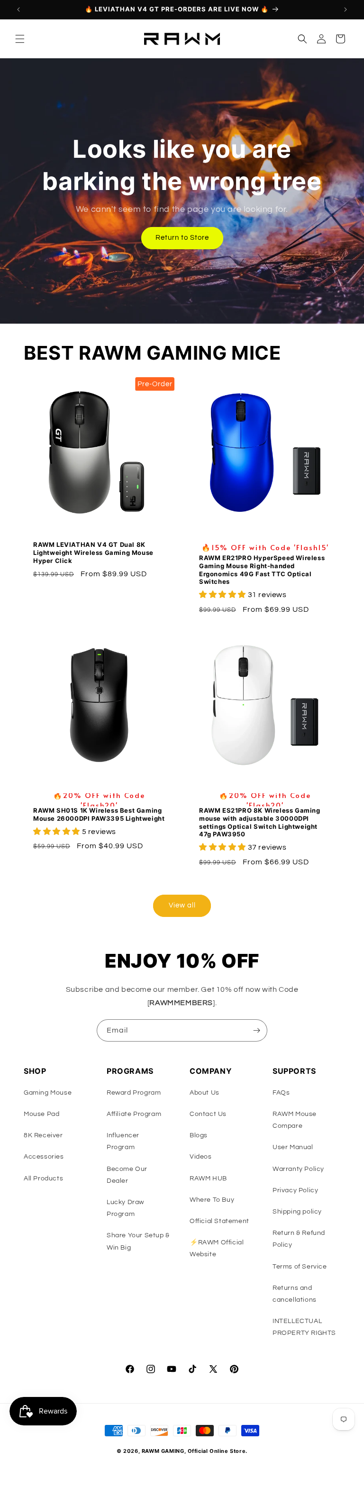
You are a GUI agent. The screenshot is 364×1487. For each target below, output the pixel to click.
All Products (43, 1178)
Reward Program (134, 1092)
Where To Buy (212, 1200)
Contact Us (208, 1114)
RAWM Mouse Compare (295, 1120)
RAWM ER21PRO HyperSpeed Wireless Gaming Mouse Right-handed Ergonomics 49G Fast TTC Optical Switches (262, 570)
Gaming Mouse (48, 1092)
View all (182, 905)
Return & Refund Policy (299, 1239)
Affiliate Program (134, 1114)
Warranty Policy (298, 1169)
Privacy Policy (295, 1190)
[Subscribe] (256, 1030)
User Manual (293, 1147)
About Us (204, 1092)
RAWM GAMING (163, 1451)
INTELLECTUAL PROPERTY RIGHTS (304, 1327)
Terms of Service (300, 1266)
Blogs (199, 1135)
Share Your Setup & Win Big (138, 1241)
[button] (19, 38)
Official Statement (219, 1221)
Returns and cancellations (295, 1294)
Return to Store (182, 237)
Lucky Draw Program (125, 1208)
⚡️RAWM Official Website (217, 1248)
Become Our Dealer (127, 1175)
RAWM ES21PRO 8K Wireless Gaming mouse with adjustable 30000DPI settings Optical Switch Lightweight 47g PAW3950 (259, 822)
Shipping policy (297, 1211)
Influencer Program (123, 1141)
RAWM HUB (208, 1178)
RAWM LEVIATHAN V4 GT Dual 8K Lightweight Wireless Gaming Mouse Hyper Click (93, 552)
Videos (201, 1156)
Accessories (44, 1156)
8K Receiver (43, 1135)
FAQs (281, 1092)
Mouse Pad (41, 1114)
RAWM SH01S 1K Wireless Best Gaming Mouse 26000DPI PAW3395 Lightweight (98, 814)
